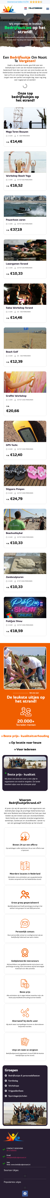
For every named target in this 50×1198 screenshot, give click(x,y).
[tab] (25, 743)
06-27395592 (12, 1150)
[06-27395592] (25, 8)
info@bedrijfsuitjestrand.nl (16, 1157)
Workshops (13, 1086)
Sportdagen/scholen (17, 1096)
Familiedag (13, 1081)
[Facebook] (25, 1193)
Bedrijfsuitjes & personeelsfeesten (24, 1076)
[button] (47, 9)
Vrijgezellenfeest (15, 1091)
